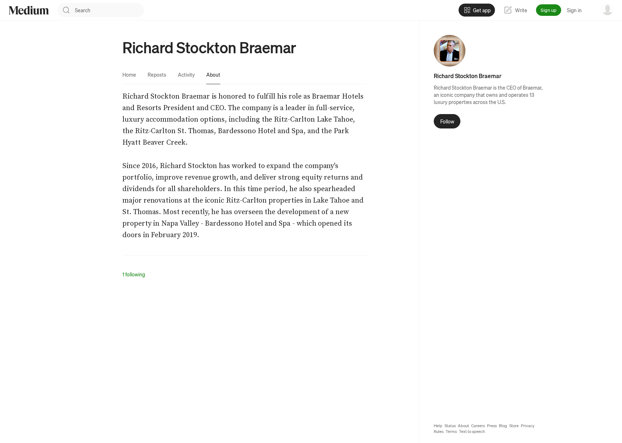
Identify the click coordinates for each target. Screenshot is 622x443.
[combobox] (109, 10)
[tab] (129, 74)
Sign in (574, 10)
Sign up (548, 10)
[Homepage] (29, 10)
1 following (133, 274)
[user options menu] (607, 9)
